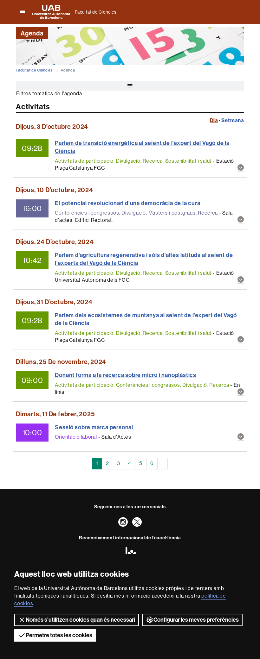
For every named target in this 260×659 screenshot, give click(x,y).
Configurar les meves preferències (196, 619)
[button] (240, 168)
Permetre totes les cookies (59, 635)
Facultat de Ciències (96, 12)
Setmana (232, 120)
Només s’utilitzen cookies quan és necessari (80, 619)
